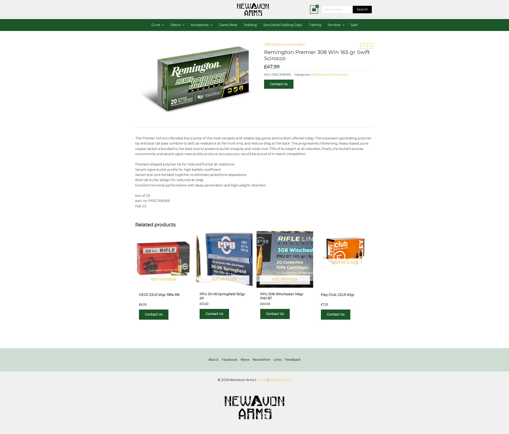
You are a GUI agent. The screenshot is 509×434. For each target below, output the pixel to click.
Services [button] (334, 25)
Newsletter (261, 360)
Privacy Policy (280, 380)
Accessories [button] (200, 25)
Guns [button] (156, 25)
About (213, 360)
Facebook (229, 360)
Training (314, 25)
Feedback (293, 360)
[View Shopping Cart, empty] (314, 9)
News (245, 360)
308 (267, 44)
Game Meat (228, 25)
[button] (162, 25)
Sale (354, 25)
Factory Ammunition (288, 44)
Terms (262, 380)
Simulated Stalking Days (282, 25)
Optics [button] (175, 25)
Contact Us (279, 84)
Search (362, 9)
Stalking (250, 25)
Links (278, 360)
